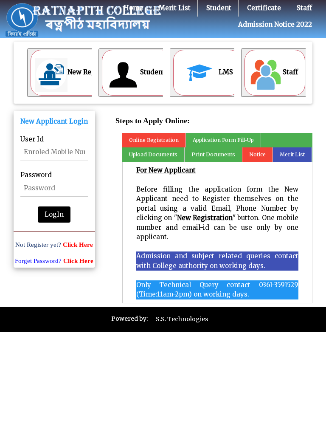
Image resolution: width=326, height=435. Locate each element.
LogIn (54, 214)
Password (36, 175)
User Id (32, 139)
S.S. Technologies (182, 319)
